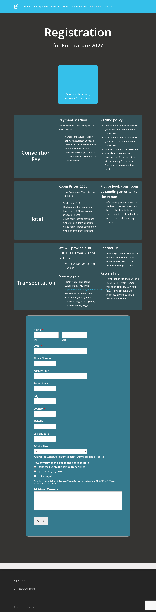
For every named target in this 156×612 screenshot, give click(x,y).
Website (39, 421)
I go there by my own (50, 471)
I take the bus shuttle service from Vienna (61, 467)
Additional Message (46, 489)
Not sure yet (45, 476)
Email (38, 345)
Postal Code (41, 383)
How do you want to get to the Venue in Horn (61, 462)
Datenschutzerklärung (24, 588)
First (35, 340)
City (36, 396)
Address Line (41, 371)
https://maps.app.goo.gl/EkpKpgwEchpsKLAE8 (87, 289)
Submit (41, 521)
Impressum (19, 580)
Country (39, 408)
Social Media (41, 434)
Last (64, 340)
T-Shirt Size (41, 446)
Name (38, 330)
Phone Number (44, 358)
